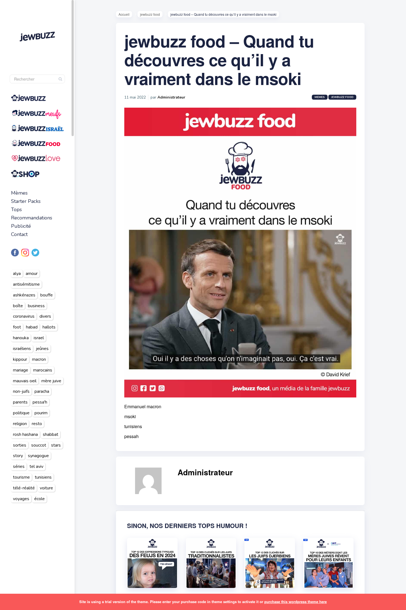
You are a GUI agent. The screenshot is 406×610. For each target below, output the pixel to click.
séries (19, 466)
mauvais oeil (24, 381)
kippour (20, 359)
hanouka (21, 338)
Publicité (21, 226)
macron (39, 359)
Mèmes (19, 193)
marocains (42, 370)
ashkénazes (24, 295)
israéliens (22, 349)
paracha (42, 391)
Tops (16, 209)
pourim (41, 413)
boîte (18, 306)
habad (32, 327)
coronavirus (24, 316)
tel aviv (36, 466)
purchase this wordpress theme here (295, 601)
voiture (46, 488)
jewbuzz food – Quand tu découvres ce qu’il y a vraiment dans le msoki (219, 59)
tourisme (21, 477)
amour (32, 273)
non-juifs (21, 391)
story (18, 456)
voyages (21, 499)
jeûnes (42, 349)
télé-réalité (24, 488)
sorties (19, 445)
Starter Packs (26, 201)
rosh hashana (25, 434)
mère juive (51, 381)
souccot (38, 445)
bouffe (46, 295)
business (36, 306)
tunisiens (43, 477)
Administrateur (171, 97)
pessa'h (40, 402)
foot (17, 327)
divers (45, 316)
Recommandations (31, 217)
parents (20, 402)
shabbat (50, 434)
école (39, 499)
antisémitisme (26, 284)
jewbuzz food (150, 14)
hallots (49, 327)
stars (56, 445)
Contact (19, 234)
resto (37, 424)
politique (21, 413)
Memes (320, 97)
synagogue (38, 456)
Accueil (124, 14)
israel (39, 338)
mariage (20, 370)
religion (20, 424)
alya (17, 273)
